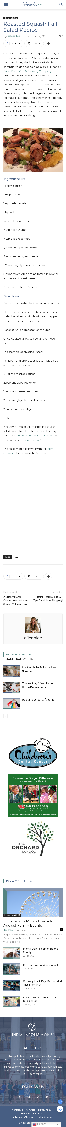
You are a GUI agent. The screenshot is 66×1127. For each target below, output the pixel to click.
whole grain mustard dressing (35, 435)
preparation (32, 440)
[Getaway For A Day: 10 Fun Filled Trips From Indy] (11, 985)
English (41, 1124)
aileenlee (14, 36)
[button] (5, 4)
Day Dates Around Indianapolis (41, 965)
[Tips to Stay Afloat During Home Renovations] (11, 687)
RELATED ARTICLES (19, 654)
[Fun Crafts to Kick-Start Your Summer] (11, 671)
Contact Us (17, 1109)
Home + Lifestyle (10, 18)
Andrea (8, 930)
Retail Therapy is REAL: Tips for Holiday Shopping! (48, 598)
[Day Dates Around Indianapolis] (11, 969)
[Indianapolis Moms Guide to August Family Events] (33, 902)
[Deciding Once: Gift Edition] (11, 703)
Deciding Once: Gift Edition (39, 699)
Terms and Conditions (31, 1113)
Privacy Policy (44, 1109)
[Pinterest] (37, 1097)
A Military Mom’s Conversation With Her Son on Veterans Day (15, 600)
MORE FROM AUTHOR (20, 658)
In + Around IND (12, 915)
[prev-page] (5, 716)
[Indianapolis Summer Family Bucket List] (11, 1002)
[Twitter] (46, 1097)
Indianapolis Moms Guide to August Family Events (28, 923)
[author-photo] (33, 633)
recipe (17, 557)
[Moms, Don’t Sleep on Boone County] (11, 953)
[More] (48, 43)
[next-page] (11, 716)
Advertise (30, 1109)
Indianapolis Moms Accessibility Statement (33, 1116)
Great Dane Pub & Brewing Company (27, 71)
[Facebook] (19, 1097)
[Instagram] (28, 1097)
